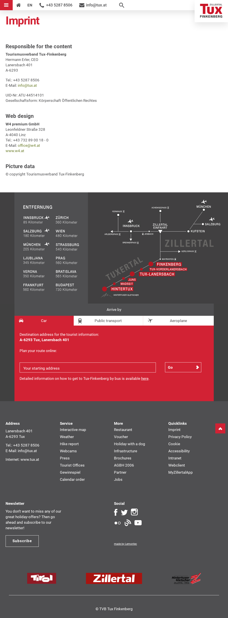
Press (65, 458)
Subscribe (22, 541)
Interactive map (73, 429)
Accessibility (179, 451)
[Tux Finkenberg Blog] (127, 522)
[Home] (18, 5)
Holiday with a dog (129, 444)
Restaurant (123, 429)
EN (29, 5)
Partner (120, 472)
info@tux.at (96, 5)
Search (121, 5)
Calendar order (72, 479)
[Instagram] (134, 512)
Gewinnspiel (70, 472)
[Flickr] (117, 522)
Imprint (174, 429)
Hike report (69, 444)
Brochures (122, 458)
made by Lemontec (125, 544)
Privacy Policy (180, 436)
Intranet (174, 458)
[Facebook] (116, 512)
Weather (67, 436)
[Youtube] (138, 522)
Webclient (176, 465)
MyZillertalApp (180, 472)
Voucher (121, 436)
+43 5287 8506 (59, 5)
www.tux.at (29, 459)
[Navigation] (6, 5)
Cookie (174, 444)
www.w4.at (15, 151)
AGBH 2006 (124, 465)
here (145, 378)
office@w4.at (29, 145)
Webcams (68, 451)
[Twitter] (124, 512)
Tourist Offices (72, 465)
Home (211, 11)
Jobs (118, 479)
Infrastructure (125, 451)
